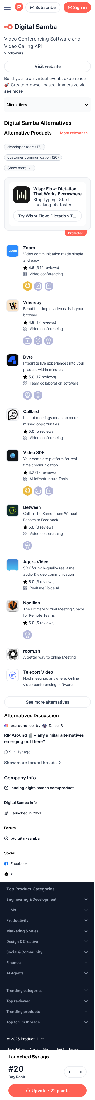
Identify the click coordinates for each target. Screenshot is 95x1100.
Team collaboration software (54, 383)
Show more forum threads (30, 762)
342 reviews (47, 267)
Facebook (19, 863)
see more (13, 91)
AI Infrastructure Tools (49, 478)
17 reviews (46, 322)
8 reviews (45, 527)
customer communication (33, 157)
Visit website (48, 66)
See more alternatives (47, 702)
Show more (17, 168)
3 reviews (45, 581)
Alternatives (16, 104)
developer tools (24, 147)
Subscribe (45, 7)
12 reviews (45, 472)
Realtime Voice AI (44, 588)
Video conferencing (46, 274)
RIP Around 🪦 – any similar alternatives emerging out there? (44, 738)
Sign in (80, 7)
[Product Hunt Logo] (19, 7)
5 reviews (45, 431)
